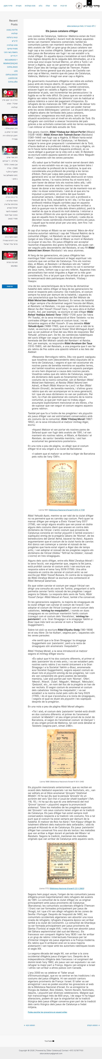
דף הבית (63, 6)
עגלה (48, 6)
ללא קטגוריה (90, 26)
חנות (55, 6)
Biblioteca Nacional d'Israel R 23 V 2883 (67, 888)
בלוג (40, 6)
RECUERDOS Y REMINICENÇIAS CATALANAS (10, 63)
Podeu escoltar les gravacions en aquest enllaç (47, 1012)
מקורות (18, 6)
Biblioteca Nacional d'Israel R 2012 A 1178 (66, 510)
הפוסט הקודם (93, 1025)
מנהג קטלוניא (30, 6)
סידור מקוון (8, 6)
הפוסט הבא (29, 1025)
